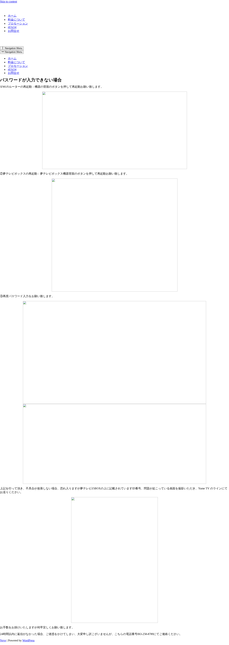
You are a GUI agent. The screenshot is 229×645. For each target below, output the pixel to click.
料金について (16, 19)
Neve (3, 640)
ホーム (12, 15)
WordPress (28, 640)
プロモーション (18, 23)
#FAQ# (12, 27)
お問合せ (13, 30)
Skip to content (8, 1)
